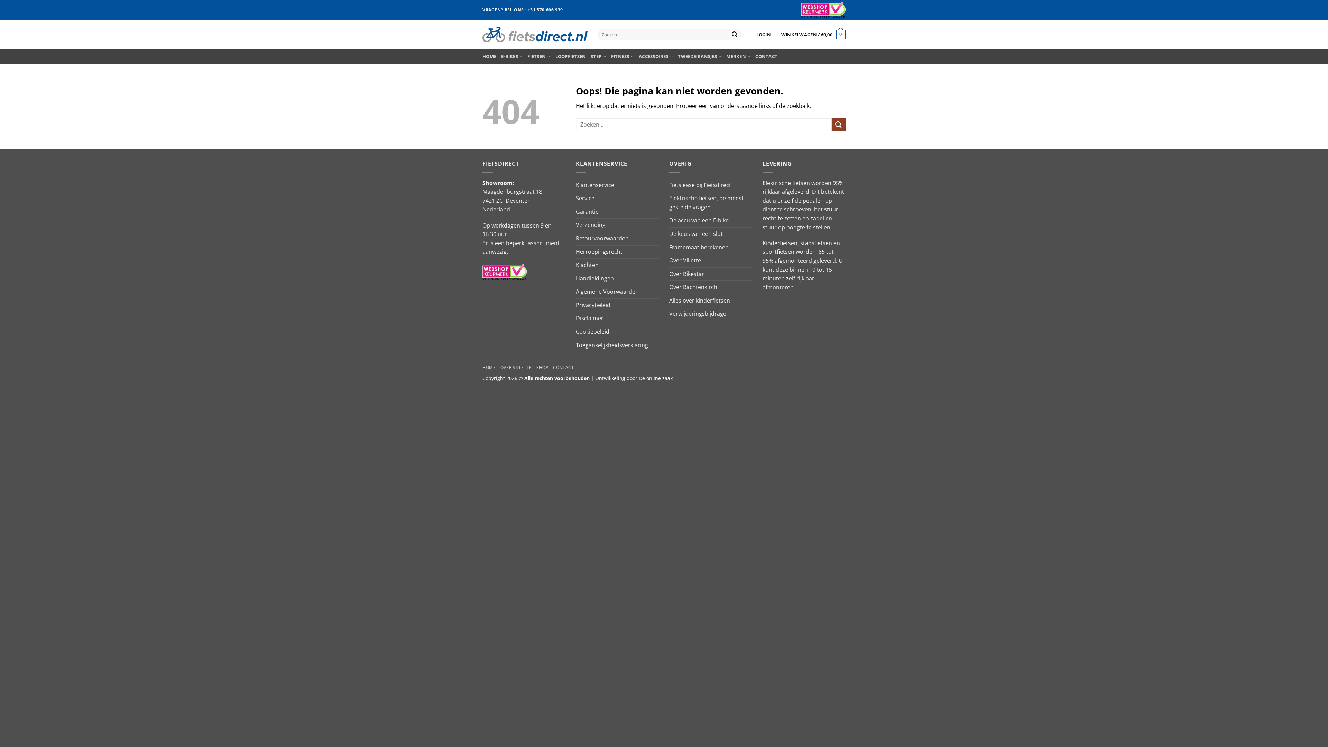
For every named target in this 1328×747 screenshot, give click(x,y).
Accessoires (653, 56)
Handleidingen (595, 278)
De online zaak (656, 378)
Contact (766, 56)
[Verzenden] (734, 34)
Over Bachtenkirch (693, 287)
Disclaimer (589, 318)
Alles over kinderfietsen (699, 300)
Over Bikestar (686, 274)
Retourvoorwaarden (602, 238)
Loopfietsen (570, 56)
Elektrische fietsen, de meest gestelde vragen (706, 202)
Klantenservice (595, 185)
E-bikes (509, 56)
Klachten (587, 265)
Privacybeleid (593, 305)
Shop (542, 367)
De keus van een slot (696, 234)
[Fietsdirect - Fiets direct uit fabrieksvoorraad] (535, 34)
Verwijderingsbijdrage (697, 313)
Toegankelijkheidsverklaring (612, 345)
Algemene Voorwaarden (607, 291)
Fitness (620, 56)
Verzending (591, 225)
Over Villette (685, 260)
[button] (763, 35)
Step (596, 56)
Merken (736, 56)
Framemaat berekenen (699, 247)
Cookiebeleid (592, 331)
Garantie (587, 211)
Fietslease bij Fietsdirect (700, 185)
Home (489, 56)
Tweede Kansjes (697, 56)
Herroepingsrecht (599, 252)
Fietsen (536, 56)
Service (585, 198)
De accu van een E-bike (699, 220)
